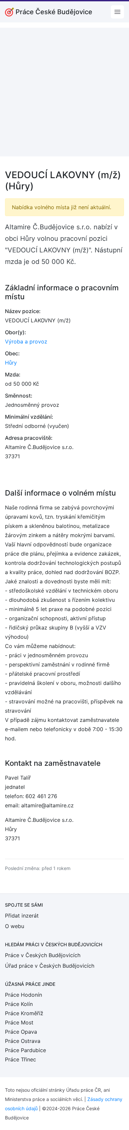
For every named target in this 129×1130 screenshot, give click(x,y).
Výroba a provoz (26, 341)
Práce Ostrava (22, 1041)
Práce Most (19, 1022)
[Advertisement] (64, 92)
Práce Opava (21, 1031)
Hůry (11, 362)
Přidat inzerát (22, 915)
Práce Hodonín (23, 994)
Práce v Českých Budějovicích (42, 955)
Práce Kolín (19, 1004)
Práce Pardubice (25, 1050)
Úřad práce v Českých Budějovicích (49, 965)
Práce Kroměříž (24, 1013)
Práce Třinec (20, 1059)
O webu (14, 926)
